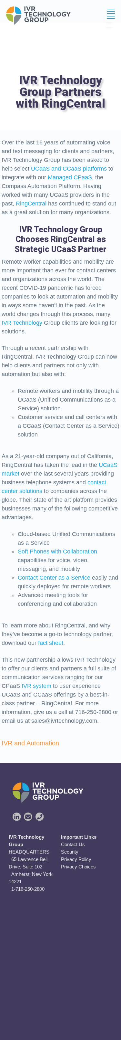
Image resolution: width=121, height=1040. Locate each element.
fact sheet (50, 643)
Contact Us (73, 844)
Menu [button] (104, 16)
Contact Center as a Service (54, 577)
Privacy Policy (76, 859)
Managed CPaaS (70, 177)
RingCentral (31, 203)
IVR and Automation (30, 743)
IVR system (36, 686)
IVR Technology (22, 323)
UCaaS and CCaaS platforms (69, 168)
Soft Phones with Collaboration (57, 551)
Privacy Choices (78, 866)
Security (69, 852)
